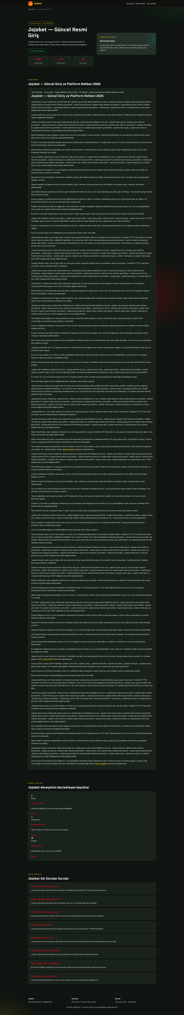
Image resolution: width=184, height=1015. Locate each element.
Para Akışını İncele (38, 51)
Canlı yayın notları (37, 803)
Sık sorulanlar (151, 3)
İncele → (34, 814)
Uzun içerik (130, 3)
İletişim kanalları (37, 846)
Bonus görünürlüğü (38, 824)
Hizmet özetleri (140, 3)
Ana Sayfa (31, 9)
